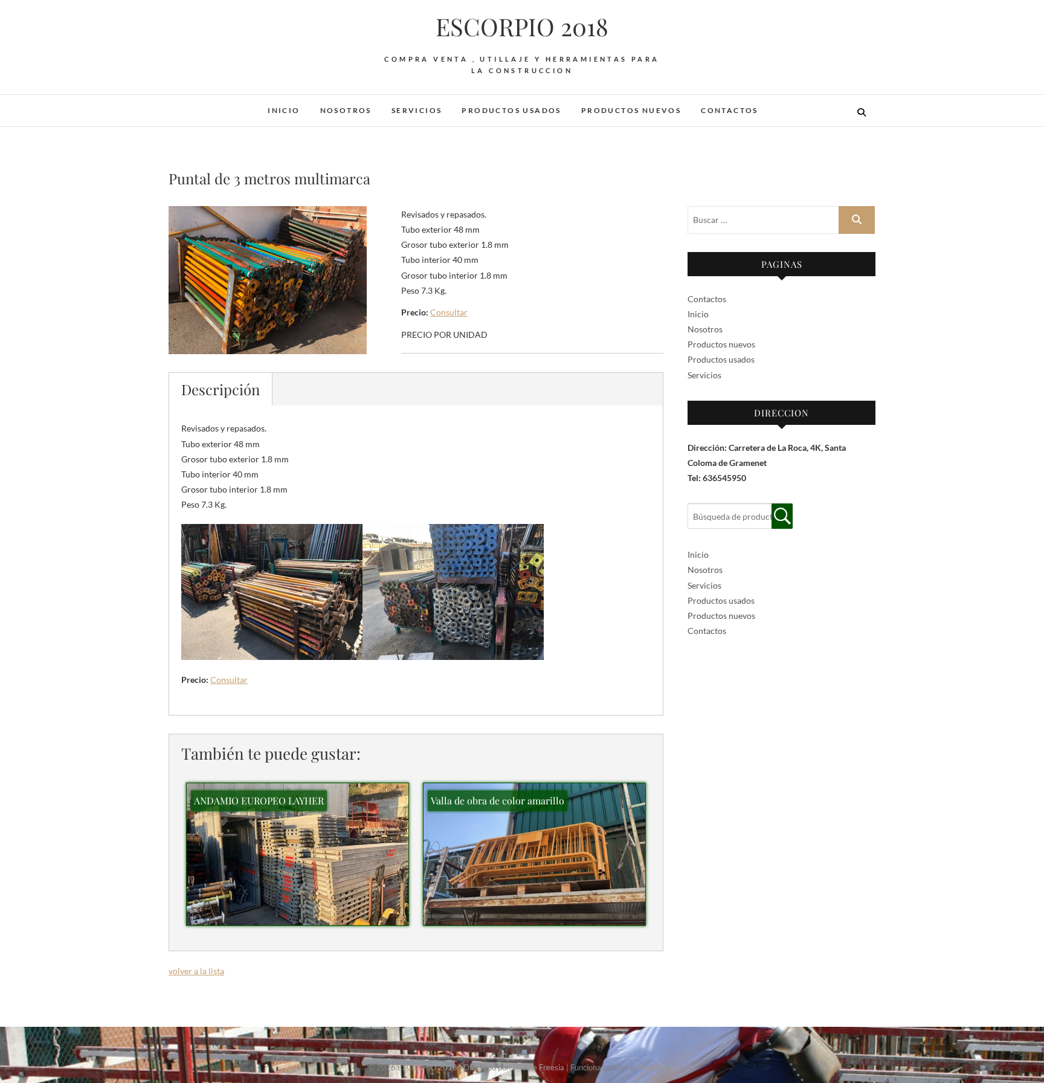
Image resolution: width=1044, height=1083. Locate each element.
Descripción (220, 389)
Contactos (729, 110)
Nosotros (346, 110)
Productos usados (511, 110)
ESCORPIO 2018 (522, 26)
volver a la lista (196, 971)
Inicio (284, 110)
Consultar (449, 312)
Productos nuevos (631, 110)
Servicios (417, 110)
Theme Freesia (538, 1067)
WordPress (656, 1067)
